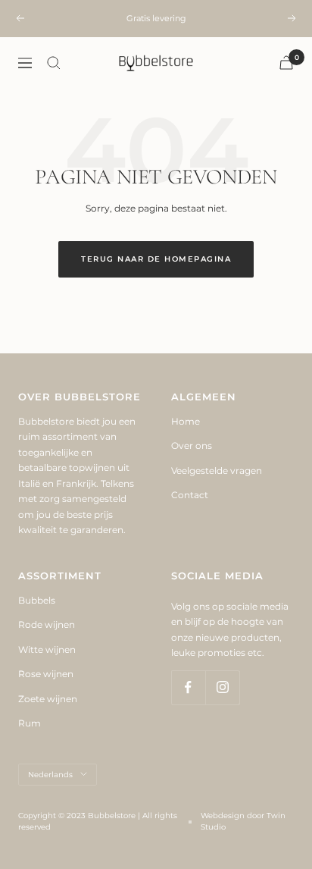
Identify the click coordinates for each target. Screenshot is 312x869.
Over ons (191, 445)
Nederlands (50, 775)
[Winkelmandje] (286, 62)
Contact (189, 494)
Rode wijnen (46, 624)
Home (185, 421)
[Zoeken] (54, 63)
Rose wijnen (45, 673)
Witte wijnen (47, 649)
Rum (29, 723)
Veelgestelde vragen (216, 470)
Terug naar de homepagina (156, 259)
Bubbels (36, 600)
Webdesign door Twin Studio (243, 821)
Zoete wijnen (47, 698)
